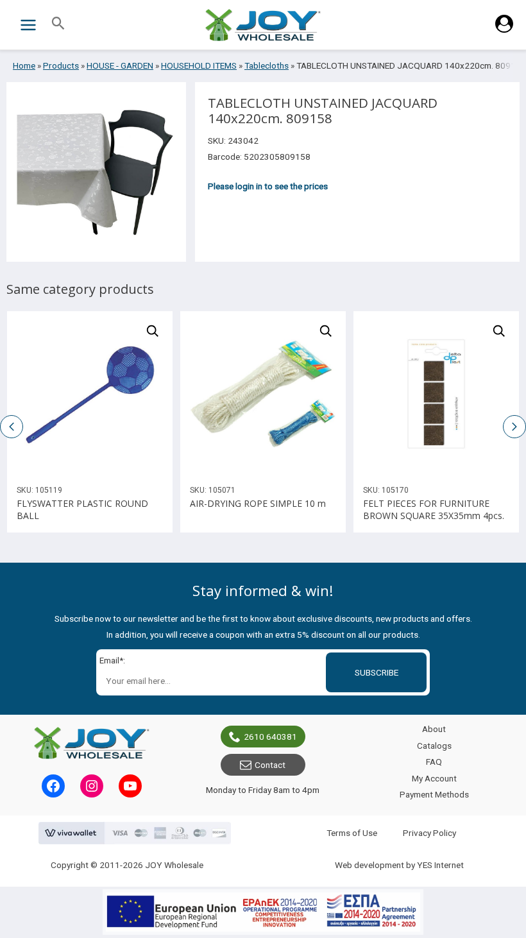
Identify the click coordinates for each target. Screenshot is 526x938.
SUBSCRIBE (376, 672)
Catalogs (434, 745)
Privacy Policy (429, 833)
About (434, 729)
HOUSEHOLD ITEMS (199, 65)
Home (24, 65)
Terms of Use (352, 833)
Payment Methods (434, 794)
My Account (434, 778)
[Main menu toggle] (28, 25)
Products (61, 65)
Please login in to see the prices (268, 186)
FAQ (434, 761)
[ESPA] (263, 912)
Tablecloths (266, 65)
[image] (90, 394)
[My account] (504, 29)
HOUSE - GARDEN (120, 65)
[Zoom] (152, 331)
